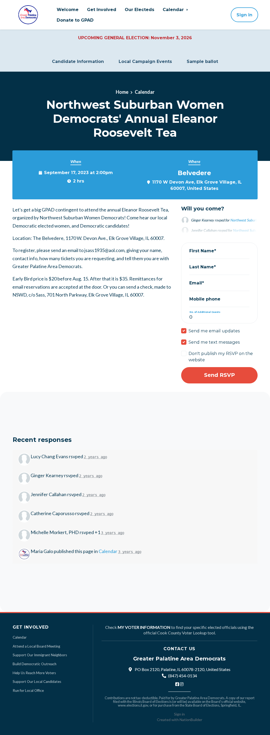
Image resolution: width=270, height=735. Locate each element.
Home (122, 92)
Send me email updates (214, 330)
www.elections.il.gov (133, 705)
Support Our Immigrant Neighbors (40, 655)
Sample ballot (202, 61)
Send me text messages (214, 342)
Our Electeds (139, 9)
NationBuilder (191, 719)
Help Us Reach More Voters (34, 673)
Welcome (68, 9)
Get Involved (101, 9)
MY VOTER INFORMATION (144, 627)
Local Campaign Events (145, 61)
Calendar (174, 9)
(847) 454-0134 (182, 675)
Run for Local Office (28, 690)
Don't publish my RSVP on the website (221, 356)
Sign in (244, 14)
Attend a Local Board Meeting (36, 646)
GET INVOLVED (31, 627)
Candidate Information (78, 61)
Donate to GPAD (75, 20)
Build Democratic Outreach (34, 664)
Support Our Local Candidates (37, 681)
